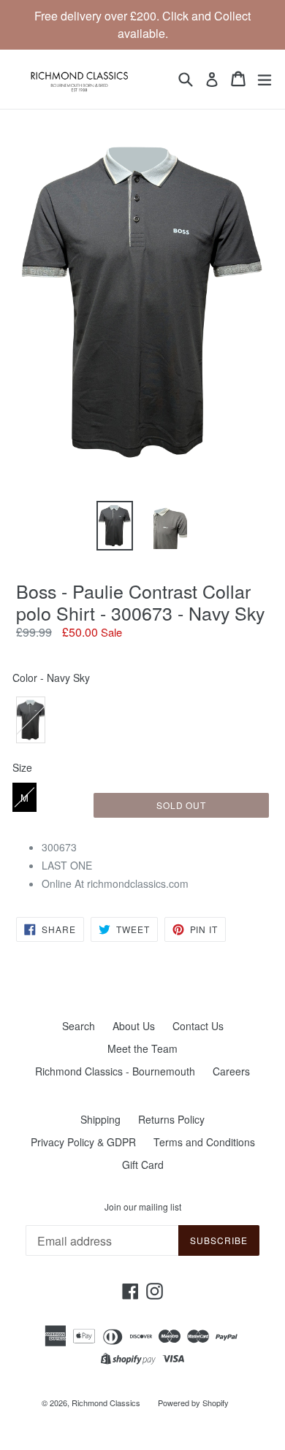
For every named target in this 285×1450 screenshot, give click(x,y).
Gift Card (143, 1164)
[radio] (30, 720)
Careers (231, 1071)
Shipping (100, 1119)
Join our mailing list (142, 1207)
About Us (134, 1026)
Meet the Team (142, 1048)
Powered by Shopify (193, 1402)
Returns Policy (171, 1119)
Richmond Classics (106, 1402)
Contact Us (198, 1026)
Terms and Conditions (204, 1142)
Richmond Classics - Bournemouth (115, 1071)
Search (78, 1026)
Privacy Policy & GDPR (83, 1142)
